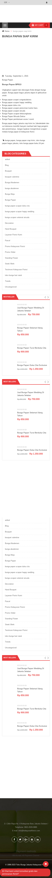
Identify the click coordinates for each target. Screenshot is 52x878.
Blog (7, 165)
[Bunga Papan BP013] (26, 57)
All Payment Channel (30, 855)
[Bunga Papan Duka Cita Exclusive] (10, 366)
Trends (8, 281)
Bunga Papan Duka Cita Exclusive (32, 365)
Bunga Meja (10, 194)
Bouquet (8, 171)
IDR (5, 2)
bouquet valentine (12, 177)
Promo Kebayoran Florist (15, 246)
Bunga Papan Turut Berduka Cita (31, 348)
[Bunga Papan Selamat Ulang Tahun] (10, 329)
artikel (7, 159)
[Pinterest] (32, 839)
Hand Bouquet (10, 229)
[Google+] (26, 839)
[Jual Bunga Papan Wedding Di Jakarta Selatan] (10, 309)
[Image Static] (26, 769)
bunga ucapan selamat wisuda (17, 217)
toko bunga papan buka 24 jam (31, 143)
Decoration (9, 223)
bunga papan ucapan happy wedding (19, 211)
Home (7, 31)
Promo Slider (10, 252)
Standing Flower (11, 258)
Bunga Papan (7, 80)
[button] (45, 297)
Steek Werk (9, 264)
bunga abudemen (12, 188)
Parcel (7, 240)
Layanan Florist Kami (13, 235)
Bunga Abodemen (12, 182)
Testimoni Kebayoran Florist (16, 269)
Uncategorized (11, 287)
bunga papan (10, 140)
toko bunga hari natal (13, 275)
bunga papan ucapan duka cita (17, 206)
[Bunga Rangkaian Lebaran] (26, 488)
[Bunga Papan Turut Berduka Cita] (10, 349)
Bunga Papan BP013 (11, 84)
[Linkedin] (37, 839)
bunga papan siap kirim (25, 140)
